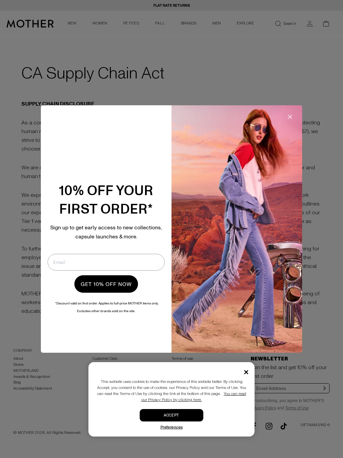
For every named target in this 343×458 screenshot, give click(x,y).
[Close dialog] (290, 117)
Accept (171, 415)
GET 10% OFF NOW (106, 284)
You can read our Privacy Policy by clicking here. (193, 397)
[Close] (246, 372)
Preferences (171, 427)
